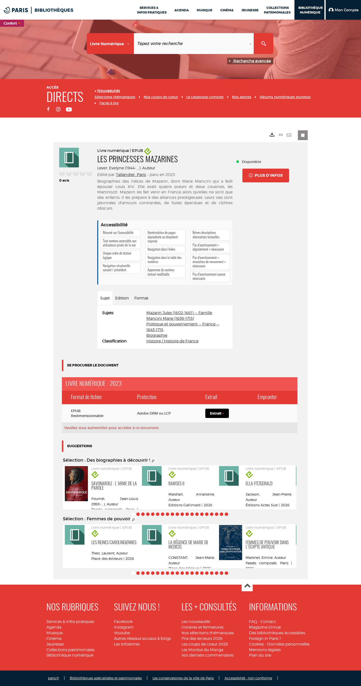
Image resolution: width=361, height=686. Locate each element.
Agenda (53, 627)
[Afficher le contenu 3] (143, 514)
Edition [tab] (122, 298)
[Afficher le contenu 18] (216, 514)
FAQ (253, 621)
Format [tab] (141, 298)
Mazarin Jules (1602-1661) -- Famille (179, 312)
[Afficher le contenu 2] (138, 514)
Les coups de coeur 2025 (204, 644)
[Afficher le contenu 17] (211, 514)
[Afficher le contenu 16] (206, 514)
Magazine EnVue (265, 627)
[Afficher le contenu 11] (182, 514)
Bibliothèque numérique (69, 655)
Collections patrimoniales (70, 649)
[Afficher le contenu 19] (221, 514)
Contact (268, 621)
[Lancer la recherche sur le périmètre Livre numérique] (263, 43)
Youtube (122, 633)
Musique (54, 633)
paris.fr (53, 678)
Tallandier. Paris (131, 174)
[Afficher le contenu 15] (202, 514)
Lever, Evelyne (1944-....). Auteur (126, 168)
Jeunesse (55, 644)
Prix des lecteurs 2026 (201, 638)
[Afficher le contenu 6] (157, 514)
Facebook (123, 621)
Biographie (156, 335)
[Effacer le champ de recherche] (251, 43)
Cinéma (53, 638)
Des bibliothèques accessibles (277, 633)
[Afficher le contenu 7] (162, 514)
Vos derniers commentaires (207, 655)
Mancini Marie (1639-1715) (170, 318)
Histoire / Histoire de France (172, 341)
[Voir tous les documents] (153, 461)
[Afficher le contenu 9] (172, 514)
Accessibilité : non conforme (248, 678)
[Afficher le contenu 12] (187, 514)
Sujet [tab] (105, 298)
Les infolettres (127, 644)
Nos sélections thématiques (207, 633)
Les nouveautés (195, 621)
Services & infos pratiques (70, 621)
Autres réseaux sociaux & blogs (142, 638)
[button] (343, 10)
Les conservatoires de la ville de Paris (183, 678)
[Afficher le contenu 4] (148, 514)
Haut (247, 586)
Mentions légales (265, 649)
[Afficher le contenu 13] (192, 514)
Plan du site (260, 655)
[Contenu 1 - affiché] (133, 514)
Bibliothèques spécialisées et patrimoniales (106, 678)
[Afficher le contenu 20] (226, 514)
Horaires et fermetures (202, 627)
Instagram (124, 627)
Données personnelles (288, 644)
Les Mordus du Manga (202, 649)
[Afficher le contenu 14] (197, 514)
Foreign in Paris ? (265, 638)
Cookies (256, 644)
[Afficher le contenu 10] (177, 514)
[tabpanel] (165, 327)
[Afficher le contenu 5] (152, 514)
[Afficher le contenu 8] (167, 514)
